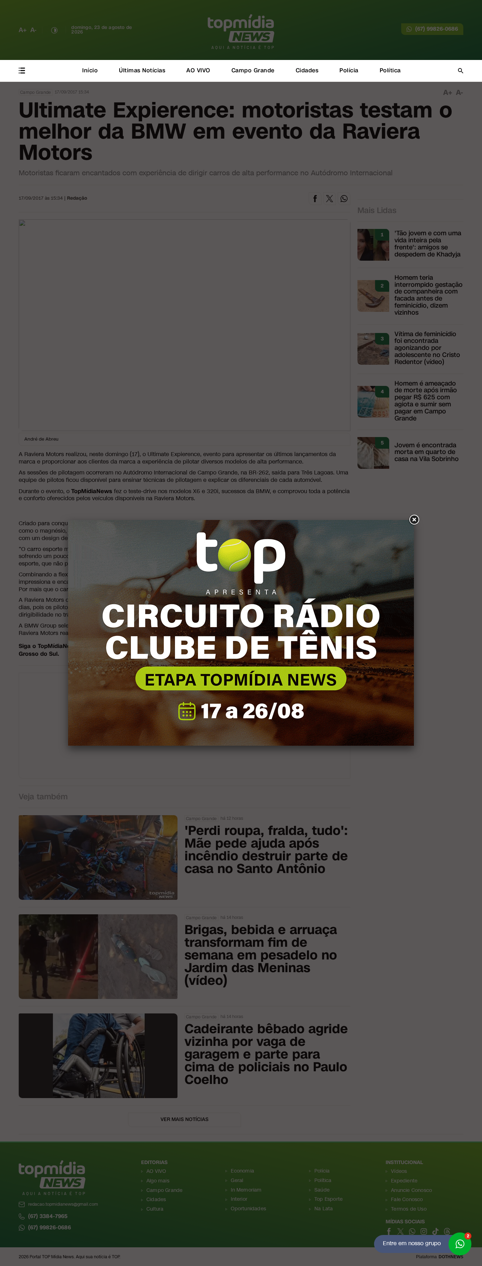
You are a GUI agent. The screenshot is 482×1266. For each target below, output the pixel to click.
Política (390, 70)
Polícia (349, 70)
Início (90, 70)
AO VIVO (198, 70)
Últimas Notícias (142, 70)
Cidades (307, 70)
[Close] (414, 520)
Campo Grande (253, 70)
